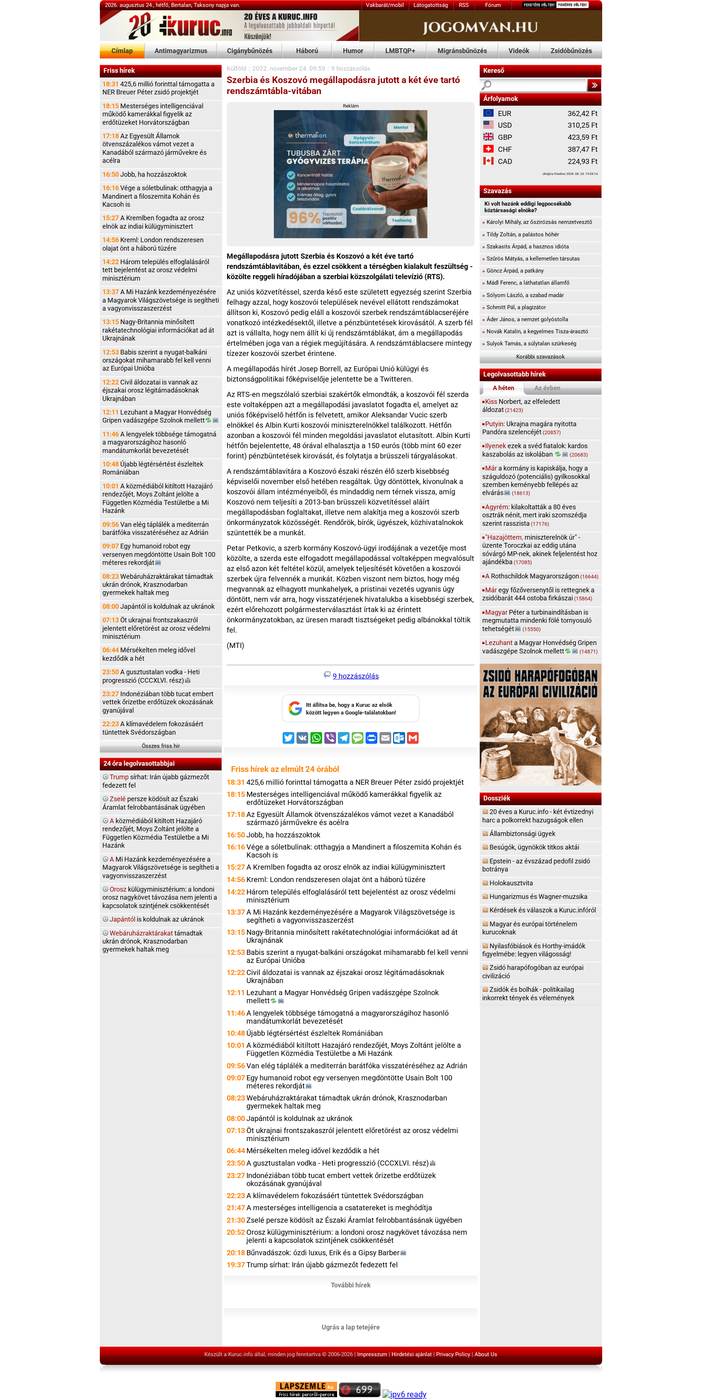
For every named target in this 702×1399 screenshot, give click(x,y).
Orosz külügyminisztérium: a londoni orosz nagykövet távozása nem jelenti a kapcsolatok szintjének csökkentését (356, 1236)
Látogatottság (431, 5)
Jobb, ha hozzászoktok (144, 174)
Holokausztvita (511, 883)
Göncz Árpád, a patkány (513, 270)
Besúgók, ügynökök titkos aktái (534, 847)
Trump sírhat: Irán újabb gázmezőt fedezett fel (322, 1265)
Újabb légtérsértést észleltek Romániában (152, 468)
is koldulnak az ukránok (157, 919)
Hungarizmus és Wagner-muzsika (539, 896)
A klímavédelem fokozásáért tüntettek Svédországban (152, 728)
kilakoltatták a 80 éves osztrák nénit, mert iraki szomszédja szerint (534, 515)
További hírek (351, 1285)
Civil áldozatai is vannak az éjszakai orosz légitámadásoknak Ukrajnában (150, 390)
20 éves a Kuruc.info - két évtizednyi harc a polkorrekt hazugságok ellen (537, 816)
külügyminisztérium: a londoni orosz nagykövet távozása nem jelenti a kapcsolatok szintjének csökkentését (159, 897)
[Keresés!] (594, 85)
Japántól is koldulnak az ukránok (158, 606)
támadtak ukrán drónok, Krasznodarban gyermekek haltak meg (152, 941)
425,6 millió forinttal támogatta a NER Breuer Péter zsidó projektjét (158, 88)
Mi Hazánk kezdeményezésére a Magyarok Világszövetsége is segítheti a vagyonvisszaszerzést (160, 867)
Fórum (493, 5)
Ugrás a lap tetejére (351, 1327)
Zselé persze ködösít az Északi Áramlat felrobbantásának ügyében (354, 1220)
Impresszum (372, 1354)
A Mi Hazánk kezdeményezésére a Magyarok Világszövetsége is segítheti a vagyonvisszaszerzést (160, 300)
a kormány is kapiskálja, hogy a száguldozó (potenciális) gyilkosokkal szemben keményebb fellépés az (536, 480)
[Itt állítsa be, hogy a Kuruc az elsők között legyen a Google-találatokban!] (351, 720)
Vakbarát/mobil (385, 5)
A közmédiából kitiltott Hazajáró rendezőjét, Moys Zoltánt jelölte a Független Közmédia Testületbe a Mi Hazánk (157, 498)
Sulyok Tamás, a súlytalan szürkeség (529, 343)
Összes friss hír (161, 746)
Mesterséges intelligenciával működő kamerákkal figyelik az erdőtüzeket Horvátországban (152, 114)
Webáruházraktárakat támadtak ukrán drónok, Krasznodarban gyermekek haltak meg (157, 585)
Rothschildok (542, 576)
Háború (307, 51)
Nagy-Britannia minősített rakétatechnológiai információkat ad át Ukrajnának (158, 330)
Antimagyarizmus (181, 51)
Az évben (548, 387)
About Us (486, 1354)
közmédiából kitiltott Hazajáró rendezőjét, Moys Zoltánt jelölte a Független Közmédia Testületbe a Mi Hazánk (155, 833)
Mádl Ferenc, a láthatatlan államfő (526, 283)
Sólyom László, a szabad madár (523, 295)
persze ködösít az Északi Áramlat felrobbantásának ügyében (153, 803)
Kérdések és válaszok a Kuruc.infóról (543, 910)
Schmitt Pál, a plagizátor (514, 307)
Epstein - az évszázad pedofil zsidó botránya (536, 865)
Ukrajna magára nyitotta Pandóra (529, 428)
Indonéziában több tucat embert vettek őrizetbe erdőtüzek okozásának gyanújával (158, 702)
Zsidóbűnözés (571, 51)
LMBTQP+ (400, 51)
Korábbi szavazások (540, 356)
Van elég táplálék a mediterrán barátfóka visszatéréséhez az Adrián (155, 528)
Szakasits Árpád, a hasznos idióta (525, 246)
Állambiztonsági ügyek (522, 833)
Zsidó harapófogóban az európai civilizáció (533, 971)
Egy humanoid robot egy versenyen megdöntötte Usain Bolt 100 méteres (158, 554)
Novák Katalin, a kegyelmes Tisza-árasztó (535, 331)
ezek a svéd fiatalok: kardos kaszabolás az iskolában (535, 450)
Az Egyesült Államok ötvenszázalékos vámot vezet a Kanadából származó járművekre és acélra (154, 148)
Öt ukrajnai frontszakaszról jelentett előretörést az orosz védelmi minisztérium (156, 628)
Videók (519, 51)
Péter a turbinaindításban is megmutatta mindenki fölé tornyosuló (537, 620)
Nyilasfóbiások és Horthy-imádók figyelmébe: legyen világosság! (533, 950)
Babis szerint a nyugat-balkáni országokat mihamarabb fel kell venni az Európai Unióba (156, 360)
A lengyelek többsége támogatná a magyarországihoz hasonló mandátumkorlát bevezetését (159, 442)
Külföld (236, 68)
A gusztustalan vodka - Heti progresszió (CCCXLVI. (151, 676)
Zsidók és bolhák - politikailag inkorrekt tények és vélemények (528, 993)
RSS (464, 5)
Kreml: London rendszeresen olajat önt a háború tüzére (153, 244)
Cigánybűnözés (249, 51)
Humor (353, 51)
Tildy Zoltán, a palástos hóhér (520, 234)
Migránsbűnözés (462, 51)
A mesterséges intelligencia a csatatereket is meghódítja (339, 1208)
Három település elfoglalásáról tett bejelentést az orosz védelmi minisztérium (155, 270)
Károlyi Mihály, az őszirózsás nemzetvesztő (537, 222)
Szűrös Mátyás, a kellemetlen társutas (531, 258)
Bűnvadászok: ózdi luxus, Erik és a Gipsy (323, 1253)
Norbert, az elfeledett (521, 405)
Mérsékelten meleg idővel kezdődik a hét (148, 654)
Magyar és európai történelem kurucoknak (529, 928)
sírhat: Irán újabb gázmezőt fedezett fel (155, 781)
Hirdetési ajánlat (412, 1354)
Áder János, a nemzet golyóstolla (525, 319)
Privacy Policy (453, 1354)
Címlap (122, 51)
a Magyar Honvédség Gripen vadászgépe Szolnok (540, 647)
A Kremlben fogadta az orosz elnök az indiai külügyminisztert (153, 222)
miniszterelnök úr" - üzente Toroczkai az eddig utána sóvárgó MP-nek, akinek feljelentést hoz (539, 549)
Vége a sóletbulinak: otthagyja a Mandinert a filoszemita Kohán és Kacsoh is (157, 196)
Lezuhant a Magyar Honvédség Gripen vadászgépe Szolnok (156, 416)
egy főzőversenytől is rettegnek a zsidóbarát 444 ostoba (538, 594)
